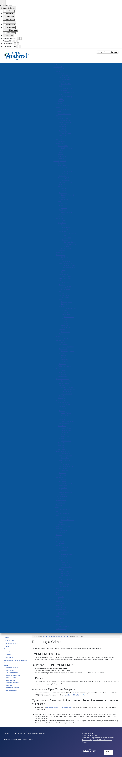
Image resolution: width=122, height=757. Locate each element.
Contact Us (101, 52)
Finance (6, 646)
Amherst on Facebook (89, 733)
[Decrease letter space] (17, 46)
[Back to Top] (119, 754)
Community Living (10, 643)
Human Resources (10, 652)
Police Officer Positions (12, 687)
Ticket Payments (10, 680)
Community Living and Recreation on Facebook (98, 738)
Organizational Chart (12, 672)
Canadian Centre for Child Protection (58, 707)
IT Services (7, 655)
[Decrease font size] (14, 41)
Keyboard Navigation (8, 8)
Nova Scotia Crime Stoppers (73, 695)
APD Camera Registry (12, 690)
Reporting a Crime (11, 677)
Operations (7, 657)
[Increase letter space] (20, 46)
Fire (5, 649)
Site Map (114, 52)
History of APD (10, 670)
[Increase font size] (17, 41)
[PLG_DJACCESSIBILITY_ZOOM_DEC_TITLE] (18, 38)
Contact (6, 637)
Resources (9, 685)
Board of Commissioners (13, 675)
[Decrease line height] (15, 43)
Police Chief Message (12, 667)
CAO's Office (8, 640)
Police (6, 665)
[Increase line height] (18, 43)
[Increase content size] (20, 38)
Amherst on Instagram (89, 735)
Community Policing (11, 682)
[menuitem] (55, 65)
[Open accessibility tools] (3, 2)
